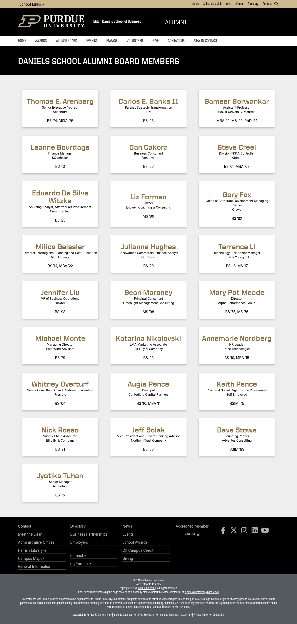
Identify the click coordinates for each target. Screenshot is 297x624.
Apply (195, 3)
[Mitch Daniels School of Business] (116, 22)
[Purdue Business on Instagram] (244, 530)
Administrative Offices (36, 542)
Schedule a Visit (212, 3)
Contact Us (176, 40)
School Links (30, 4)
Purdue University (147, 588)
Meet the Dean (30, 534)
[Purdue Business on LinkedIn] (254, 530)
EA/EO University (99, 615)
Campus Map (29, 558)
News (127, 526)
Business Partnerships (88, 534)
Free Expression (146, 615)
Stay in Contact (205, 40)
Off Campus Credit (137, 550)
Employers (79, 542)
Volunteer (135, 40)
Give (228, 3)
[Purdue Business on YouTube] (265, 530)
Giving (127, 558)
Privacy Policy (201, 615)
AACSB (190, 534)
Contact (267, 3)
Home (22, 40)
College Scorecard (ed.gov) (174, 615)
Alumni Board (66, 40)
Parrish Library (30, 550)
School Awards (134, 542)
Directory (253, 3)
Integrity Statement (123, 615)
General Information (34, 566)
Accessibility (79, 615)
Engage (112, 40)
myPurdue (79, 563)
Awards (41, 40)
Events (91, 40)
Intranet (76, 555)
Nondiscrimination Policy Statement (156, 603)
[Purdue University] (52, 22)
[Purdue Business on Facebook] (223, 530)
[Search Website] (276, 4)
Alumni (239, 3)
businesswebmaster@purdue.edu (202, 592)
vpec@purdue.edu (162, 607)
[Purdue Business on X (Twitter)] (233, 530)
